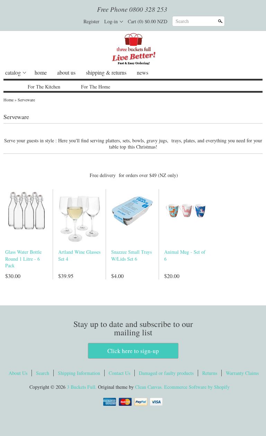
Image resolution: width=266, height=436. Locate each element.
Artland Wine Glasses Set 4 (79, 255)
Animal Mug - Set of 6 (184, 255)
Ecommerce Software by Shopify (197, 387)
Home (8, 99)
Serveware (26, 99)
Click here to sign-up (133, 351)
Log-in (111, 21)
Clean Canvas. (149, 387)
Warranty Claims (242, 373)
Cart (147, 21)
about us (66, 72)
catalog (13, 72)
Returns (209, 373)
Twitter (61, 21)
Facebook (49, 21)
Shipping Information (79, 373)
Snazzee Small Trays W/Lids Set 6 (131, 255)
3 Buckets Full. (82, 387)
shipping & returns (106, 72)
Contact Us (119, 373)
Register (91, 21)
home (41, 72)
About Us (18, 373)
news (142, 72)
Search (182, 21)
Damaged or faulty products (166, 373)
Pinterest (73, 21)
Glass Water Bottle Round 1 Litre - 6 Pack (23, 259)
